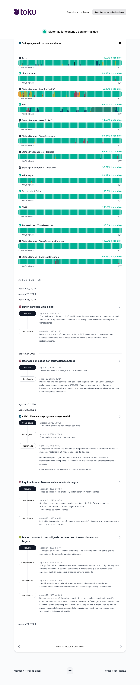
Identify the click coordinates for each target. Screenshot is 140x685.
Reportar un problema (78, 12)
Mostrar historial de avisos (27, 670)
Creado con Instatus (115, 670)
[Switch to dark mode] (70, 670)
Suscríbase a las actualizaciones (109, 12)
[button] (70, 43)
